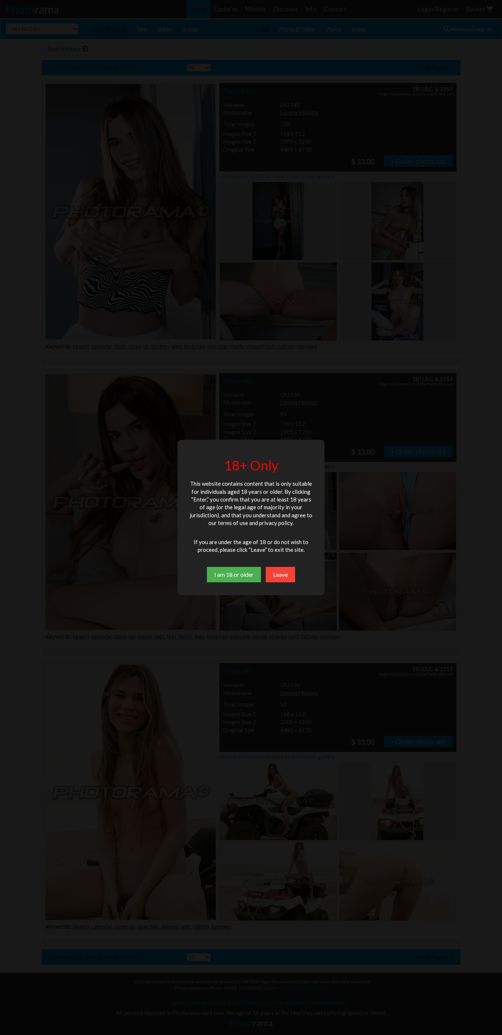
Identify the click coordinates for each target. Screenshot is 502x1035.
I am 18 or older (234, 574)
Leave (280, 574)
